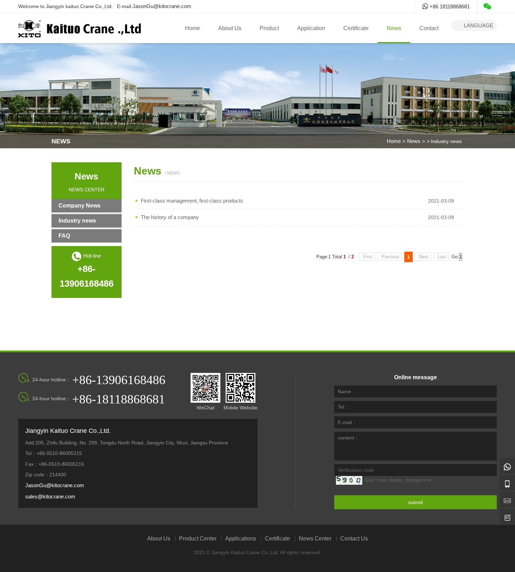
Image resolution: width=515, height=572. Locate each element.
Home (192, 28)
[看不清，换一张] (349, 480)
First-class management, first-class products (192, 201)
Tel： (343, 407)
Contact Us (354, 539)
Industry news (77, 221)
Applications (240, 539)
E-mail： (347, 422)
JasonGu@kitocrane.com (161, 6)
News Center (315, 539)
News (394, 28)
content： (348, 438)
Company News (80, 206)
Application (311, 28)
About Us (229, 28)
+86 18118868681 (449, 6)
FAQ (64, 236)
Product (269, 28)
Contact (429, 28)
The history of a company (170, 217)
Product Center (198, 539)
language (474, 25)
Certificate (356, 28)
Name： (347, 391)
